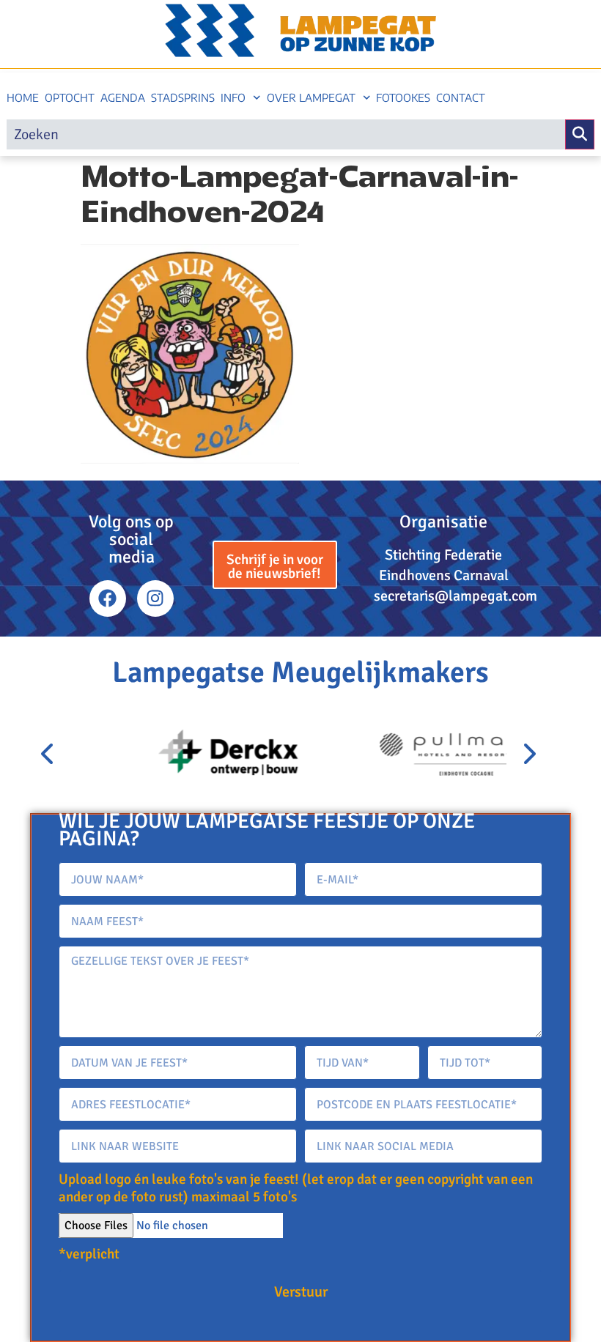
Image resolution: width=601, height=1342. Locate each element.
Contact (460, 97)
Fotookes (403, 97)
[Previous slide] (48, 754)
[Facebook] (107, 598)
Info (233, 97)
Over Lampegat (311, 97)
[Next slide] (528, 754)
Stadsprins (183, 97)
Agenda (122, 97)
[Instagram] (155, 598)
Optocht (70, 97)
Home (23, 97)
